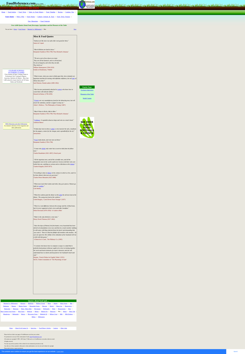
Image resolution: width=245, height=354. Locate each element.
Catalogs (55, 328)
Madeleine (30, 303)
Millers (34, 317)
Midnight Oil (43, 314)
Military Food (53, 314)
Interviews (33, 328)
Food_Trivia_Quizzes (63, 17)
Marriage (44, 306)
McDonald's (46, 309)
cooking (41, 186)
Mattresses (15, 309)
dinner (49, 173)
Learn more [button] (60, 351)
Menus (65, 311)
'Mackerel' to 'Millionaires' (34, 29)
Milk (61, 314)
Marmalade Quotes (34, 306)
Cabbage (37, 120)
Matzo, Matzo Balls (26, 309)
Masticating (7, 309)
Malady (56, 303)
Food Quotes (21, 29)
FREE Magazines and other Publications (16, 124)
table (60, 195)
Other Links (63, 328)
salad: (53, 129)
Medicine (29, 311)
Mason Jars (59, 306)
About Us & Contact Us (21, 328)
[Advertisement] (16, 47)
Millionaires (41, 317)
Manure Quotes (23, 306)
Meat (69, 309)
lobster (72, 164)
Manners (13, 306)
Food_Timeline (50, 12)
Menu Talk (72, 311)
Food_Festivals (45, 21)
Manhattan (6, 306)
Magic (49, 303)
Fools (36, 140)
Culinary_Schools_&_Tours (45, 17)
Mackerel (22, 303)
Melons (37, 311)
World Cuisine (87, 98)
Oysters (36, 100)
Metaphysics (6, 314)
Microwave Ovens (33, 314)
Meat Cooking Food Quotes (8, 311)
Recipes (60, 12)
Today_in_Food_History (36, 12)
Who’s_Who (20, 17)
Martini (52, 306)
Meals (53, 309)
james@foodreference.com (36, 336)
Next (75, 29)
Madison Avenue (40, 303)
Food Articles (12, 12)
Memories (53, 311)
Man (71, 303)
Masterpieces (68, 306)
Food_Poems (31, 17)
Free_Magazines (33, 21)
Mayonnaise (37, 309)
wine (73, 78)
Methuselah (15, 314)
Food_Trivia (22, 12)
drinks (43, 148)
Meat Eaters (21, 311)
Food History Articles (45, 328)
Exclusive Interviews (87, 90)
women (59, 89)
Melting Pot (44, 311)
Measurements (62, 309)
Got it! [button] (236, 351)
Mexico (23, 314)
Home (3, 12)
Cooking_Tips (69, 12)
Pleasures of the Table (87, 94)
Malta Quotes (63, 303)
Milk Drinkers (69, 314)
